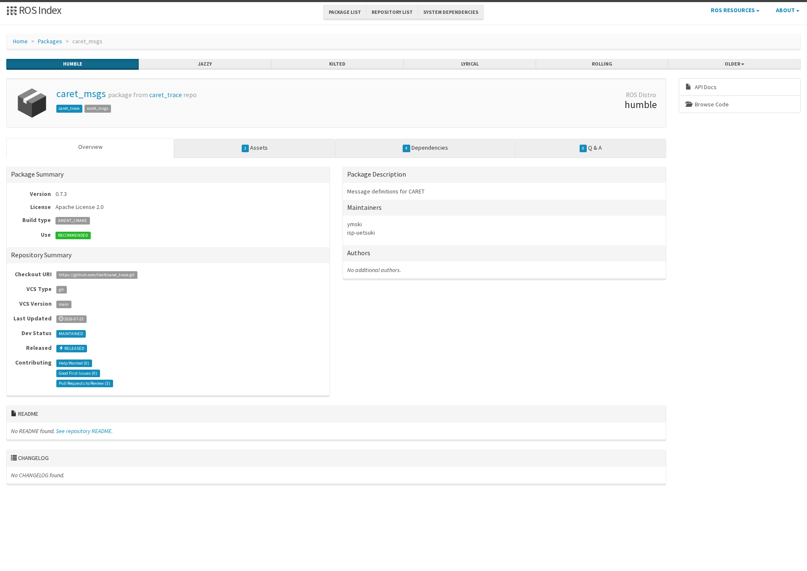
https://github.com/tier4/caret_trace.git (96, 275)
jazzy (205, 64)
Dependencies (426, 147)
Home (20, 41)
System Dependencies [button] (450, 12)
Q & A (592, 147)
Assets (256, 147)
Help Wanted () (74, 363)
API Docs (705, 87)
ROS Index (39, 10)
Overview (90, 147)
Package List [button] (345, 12)
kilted (337, 64)
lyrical (470, 64)
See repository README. (84, 431)
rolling (602, 64)
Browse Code (711, 104)
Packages (50, 41)
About (786, 10)
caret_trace (165, 95)
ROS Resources (733, 10)
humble (72, 64)
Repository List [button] (392, 12)
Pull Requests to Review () (84, 383)
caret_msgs (81, 93)
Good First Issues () (78, 373)
